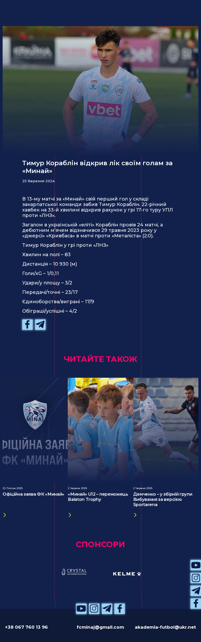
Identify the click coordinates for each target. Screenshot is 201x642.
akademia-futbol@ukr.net (165, 627)
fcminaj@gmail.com (100, 627)
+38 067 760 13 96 (26, 627)
